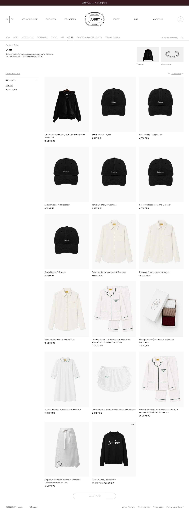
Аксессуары (11, 89)
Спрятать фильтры (13, 73)
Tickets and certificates (89, 37)
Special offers (112, 37)
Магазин (9, 45)
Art (62, 37)
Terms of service (144, 507)
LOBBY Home (27, 37)
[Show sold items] (169, 73)
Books (54, 37)
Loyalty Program (128, 507)
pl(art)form (94, 2)
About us (157, 19)
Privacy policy (158, 507)
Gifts (15, 37)
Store (116, 19)
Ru (12, 19)
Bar (136, 19)
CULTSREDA (51, 19)
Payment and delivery (175, 507)
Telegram (33, 507)
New (8, 37)
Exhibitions (70, 19)
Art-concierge (29, 19)
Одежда (9, 85)
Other (70, 37)
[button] (177, 73)
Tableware (42, 37)
